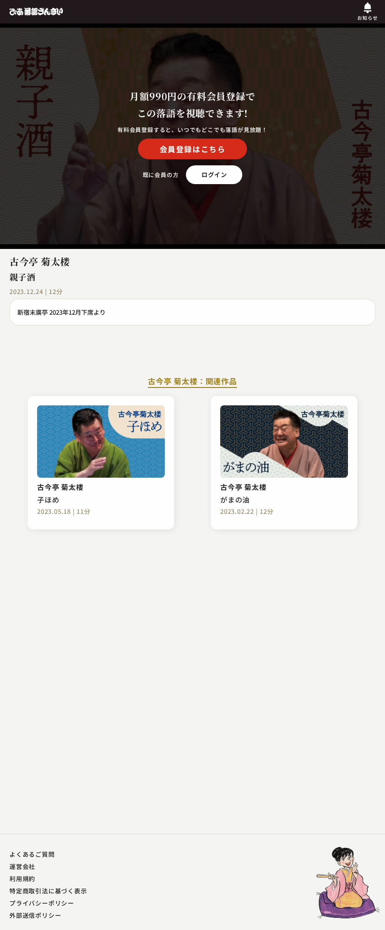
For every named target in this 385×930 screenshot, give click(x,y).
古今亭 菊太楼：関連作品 (192, 382)
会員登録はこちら (193, 149)
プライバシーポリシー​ (41, 903)
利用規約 (22, 878)
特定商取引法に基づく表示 (48, 890)
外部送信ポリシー (35, 915)
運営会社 (22, 866)
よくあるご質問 (32, 854)
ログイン (214, 174)
